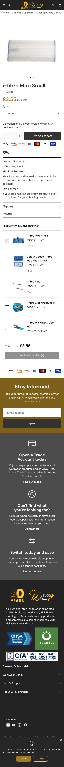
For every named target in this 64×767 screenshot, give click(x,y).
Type (6, 106)
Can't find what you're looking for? (32, 507)
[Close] (61, 739)
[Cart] (60, 5)
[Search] (9, 5)
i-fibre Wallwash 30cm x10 (40, 324)
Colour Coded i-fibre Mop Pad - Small (39, 258)
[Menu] (4, 5)
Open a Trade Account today (32, 457)
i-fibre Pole (33, 281)
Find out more (32, 482)
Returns (7, 213)
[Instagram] (19, 725)
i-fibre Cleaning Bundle (41, 302)
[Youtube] (14, 725)
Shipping (8, 206)
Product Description (15, 161)
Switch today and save (32, 552)
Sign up (32, 423)
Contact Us (32, 528)
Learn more (28, 752)
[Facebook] (25, 725)
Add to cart (45, 136)
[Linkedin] (8, 725)
